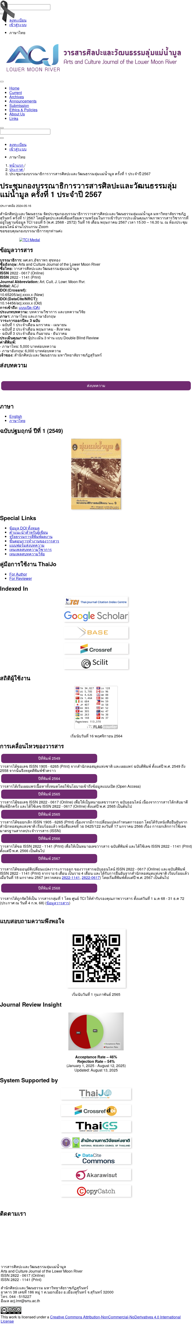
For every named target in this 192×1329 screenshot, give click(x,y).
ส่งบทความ (96, 385)
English (15, 416)
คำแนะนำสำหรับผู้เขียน (28, 532)
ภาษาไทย (17, 420)
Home (14, 88)
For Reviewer (20, 578)
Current (15, 92)
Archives (16, 96)
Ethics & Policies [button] (23, 109)
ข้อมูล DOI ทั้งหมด (24, 528)
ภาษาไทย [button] (17, 32)
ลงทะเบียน (17, 20)
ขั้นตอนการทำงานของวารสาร (34, 541)
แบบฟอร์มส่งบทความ (26, 545)
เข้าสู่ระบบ (17, 24)
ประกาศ (16, 169)
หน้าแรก (16, 165)
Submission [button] (19, 105)
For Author (18, 574)
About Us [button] (17, 114)
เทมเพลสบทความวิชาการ (30, 549)
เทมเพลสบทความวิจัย (27, 554)
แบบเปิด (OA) (29, 307)
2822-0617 (91, 877)
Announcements (23, 101)
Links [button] (13, 118)
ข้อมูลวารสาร (57, 903)
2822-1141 (71, 877)
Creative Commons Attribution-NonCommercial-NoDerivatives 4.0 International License (91, 1319)
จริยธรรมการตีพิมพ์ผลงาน (30, 536)
